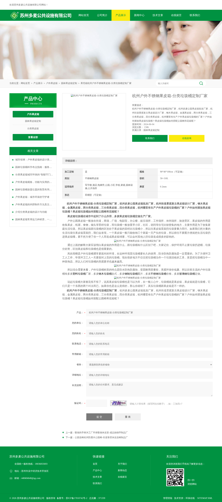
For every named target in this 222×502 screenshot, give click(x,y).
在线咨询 (186, 138)
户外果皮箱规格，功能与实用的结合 (34, 182)
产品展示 (121, 15)
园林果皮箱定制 (69, 83)
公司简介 (102, 15)
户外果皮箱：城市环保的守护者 (32, 197)
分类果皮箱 (33, 128)
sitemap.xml (205, 498)
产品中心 (97, 470)
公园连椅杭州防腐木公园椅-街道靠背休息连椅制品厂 (101, 437)
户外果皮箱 (52, 83)
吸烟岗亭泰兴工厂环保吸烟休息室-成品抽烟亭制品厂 (101, 432)
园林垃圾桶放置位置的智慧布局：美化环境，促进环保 (34, 189)
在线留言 (176, 15)
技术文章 (158, 15)
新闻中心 (139, 15)
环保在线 (190, 498)
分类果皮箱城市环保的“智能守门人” (34, 174)
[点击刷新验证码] (118, 403)
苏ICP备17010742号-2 (76, 498)
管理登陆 (167, 498)
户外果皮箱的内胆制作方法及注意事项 (34, 204)
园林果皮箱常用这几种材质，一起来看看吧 (34, 219)
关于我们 (122, 464)
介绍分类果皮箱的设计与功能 (31, 212)
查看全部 (33, 137)
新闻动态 (122, 470)
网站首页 (83, 15)
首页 (95, 464)
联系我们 (195, 15)
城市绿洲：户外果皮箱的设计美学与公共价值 (34, 159)
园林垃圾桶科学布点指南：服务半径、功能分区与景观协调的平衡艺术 (34, 167)
